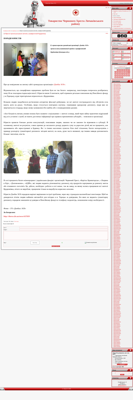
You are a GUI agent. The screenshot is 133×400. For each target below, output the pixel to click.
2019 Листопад (117, 228)
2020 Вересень (117, 243)
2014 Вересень (117, 137)
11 (124, 71)
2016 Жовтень (117, 174)
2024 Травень (117, 307)
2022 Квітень (117, 270)
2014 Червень (117, 133)
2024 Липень (117, 310)
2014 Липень (117, 135)
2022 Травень (117, 272)
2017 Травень (117, 184)
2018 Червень (117, 203)
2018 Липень (117, 205)
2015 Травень (117, 149)
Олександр (16, 221)
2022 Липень (117, 275)
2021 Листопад (117, 263)
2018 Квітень (117, 200)
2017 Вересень (117, 190)
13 (18, 30)
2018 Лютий (116, 197)
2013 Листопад (117, 123)
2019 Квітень (117, 218)
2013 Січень (116, 108)
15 (117, 73)
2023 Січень (116, 283)
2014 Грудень (117, 142)
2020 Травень (117, 237)
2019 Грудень (117, 229)
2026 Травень (117, 342)
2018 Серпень (117, 206)
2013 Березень (117, 111)
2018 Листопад (117, 210)
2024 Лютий (116, 302)
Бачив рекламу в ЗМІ (120, 358)
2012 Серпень (117, 101)
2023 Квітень (117, 288)
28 (115, 77)
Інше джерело (118, 362)
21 (115, 75)
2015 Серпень (117, 154)
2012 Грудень (117, 107)
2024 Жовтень (117, 314)
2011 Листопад (117, 88)
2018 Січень (116, 196)
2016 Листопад (117, 175)
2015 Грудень (117, 159)
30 (120, 77)
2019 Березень (117, 216)
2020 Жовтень (117, 244)
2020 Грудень (117, 247)
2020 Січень (116, 231)
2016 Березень (117, 164)
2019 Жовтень (117, 226)
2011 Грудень (117, 89)
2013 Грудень (117, 124)
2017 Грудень (117, 194)
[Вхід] (110, 7)
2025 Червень (117, 326)
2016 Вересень (117, 172)
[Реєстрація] (108, 7)
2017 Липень (117, 187)
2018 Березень (117, 199)
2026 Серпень (117, 346)
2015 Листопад (117, 158)
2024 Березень (117, 304)
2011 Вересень (117, 85)
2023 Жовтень (117, 296)
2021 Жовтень (117, 261)
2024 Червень (117, 308)
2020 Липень (117, 240)
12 (126, 71)
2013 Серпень (117, 119)
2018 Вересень (117, 208)
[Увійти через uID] (118, 35)
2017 (9, 30)
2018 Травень (117, 202)
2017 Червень (117, 186)
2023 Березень (117, 286)
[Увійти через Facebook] (122, 35)
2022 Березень (117, 269)
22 (117, 75)
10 (122, 71)
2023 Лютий (116, 285)
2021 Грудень (117, 264)
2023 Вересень (117, 295)
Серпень (14, 30)
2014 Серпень (117, 136)
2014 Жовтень (117, 139)
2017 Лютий (116, 180)
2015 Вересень (117, 155)
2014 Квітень (117, 130)
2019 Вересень (117, 225)
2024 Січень (116, 301)
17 (122, 73)
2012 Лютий (116, 92)
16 (120, 73)
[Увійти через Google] (125, 35)
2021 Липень (117, 257)
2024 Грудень (117, 317)
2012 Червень (117, 98)
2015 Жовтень (117, 156)
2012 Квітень (117, 95)
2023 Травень (117, 289)
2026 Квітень (117, 340)
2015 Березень (117, 146)
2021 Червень (117, 256)
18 (124, 73)
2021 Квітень (117, 253)
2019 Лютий (116, 215)
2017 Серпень (117, 189)
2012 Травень (117, 97)
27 (128, 75)
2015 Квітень (117, 148)
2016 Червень (117, 168)
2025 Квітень (117, 323)
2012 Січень (116, 91)
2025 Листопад (117, 333)
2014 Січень (116, 126)
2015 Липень (117, 152)
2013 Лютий (116, 110)
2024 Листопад (117, 315)
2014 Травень (117, 132)
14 (115, 73)
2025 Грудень (117, 334)
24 (122, 75)
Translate (124, 44)
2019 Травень (117, 219)
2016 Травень (117, 167)
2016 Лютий (116, 162)
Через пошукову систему (121, 361)
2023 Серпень (117, 294)
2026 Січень (116, 336)
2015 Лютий (116, 145)
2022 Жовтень (117, 279)
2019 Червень (117, 221)
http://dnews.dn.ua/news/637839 (17, 216)
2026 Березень (117, 339)
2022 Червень (117, 273)
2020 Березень (117, 234)
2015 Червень (117, 151)
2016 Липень (117, 170)
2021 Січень (116, 248)
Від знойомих (118, 359)
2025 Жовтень (117, 332)
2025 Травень (117, 324)
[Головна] (106, 7)
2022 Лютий (116, 267)
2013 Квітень (117, 113)
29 (117, 77)
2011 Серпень (117, 84)
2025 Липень (117, 327)
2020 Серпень (117, 241)
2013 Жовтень (117, 121)
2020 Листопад (117, 245)
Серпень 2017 (122, 66)
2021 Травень (117, 254)
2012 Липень (117, 100)
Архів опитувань (123, 365)
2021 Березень (117, 251)
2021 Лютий (116, 250)
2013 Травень (117, 114)
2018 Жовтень (117, 209)
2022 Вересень (117, 278)
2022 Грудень (117, 282)
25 (124, 75)
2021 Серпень (117, 259)
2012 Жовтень (117, 104)
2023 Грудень (117, 299)
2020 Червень (117, 238)
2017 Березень (117, 181)
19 (126, 73)
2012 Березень (117, 94)
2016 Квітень (117, 165)
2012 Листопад (117, 105)
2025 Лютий (116, 320)
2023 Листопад (117, 298)
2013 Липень (117, 117)
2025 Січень (116, 318)
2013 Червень (117, 116)
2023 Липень (117, 292)
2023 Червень (117, 291)
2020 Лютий (116, 232)
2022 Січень (116, 266)
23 (120, 75)
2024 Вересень (117, 313)
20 (128, 73)
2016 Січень (116, 161)
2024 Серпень (117, 311)
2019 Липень (117, 222)
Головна (5, 30)
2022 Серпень (117, 276)
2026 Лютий (116, 337)
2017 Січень (116, 178)
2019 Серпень (117, 224)
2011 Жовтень (117, 86)
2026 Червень (117, 343)
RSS (55, 3)
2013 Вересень (117, 120)
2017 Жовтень (117, 191)
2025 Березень (117, 321)
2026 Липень (117, 345)
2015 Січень (116, 143)
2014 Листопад (117, 140)
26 (126, 75)
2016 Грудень (117, 177)
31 (122, 77)
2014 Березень (117, 129)
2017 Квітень (117, 183)
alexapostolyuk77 (122, 385)
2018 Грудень (117, 212)
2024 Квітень (117, 305)
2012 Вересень (117, 102)
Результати (115, 365)
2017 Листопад (117, 193)
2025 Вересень (117, 330)
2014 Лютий (116, 127)
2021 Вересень (117, 260)
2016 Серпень (117, 171)
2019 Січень (116, 213)
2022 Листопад (117, 280)
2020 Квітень (117, 235)
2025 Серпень (117, 329)
